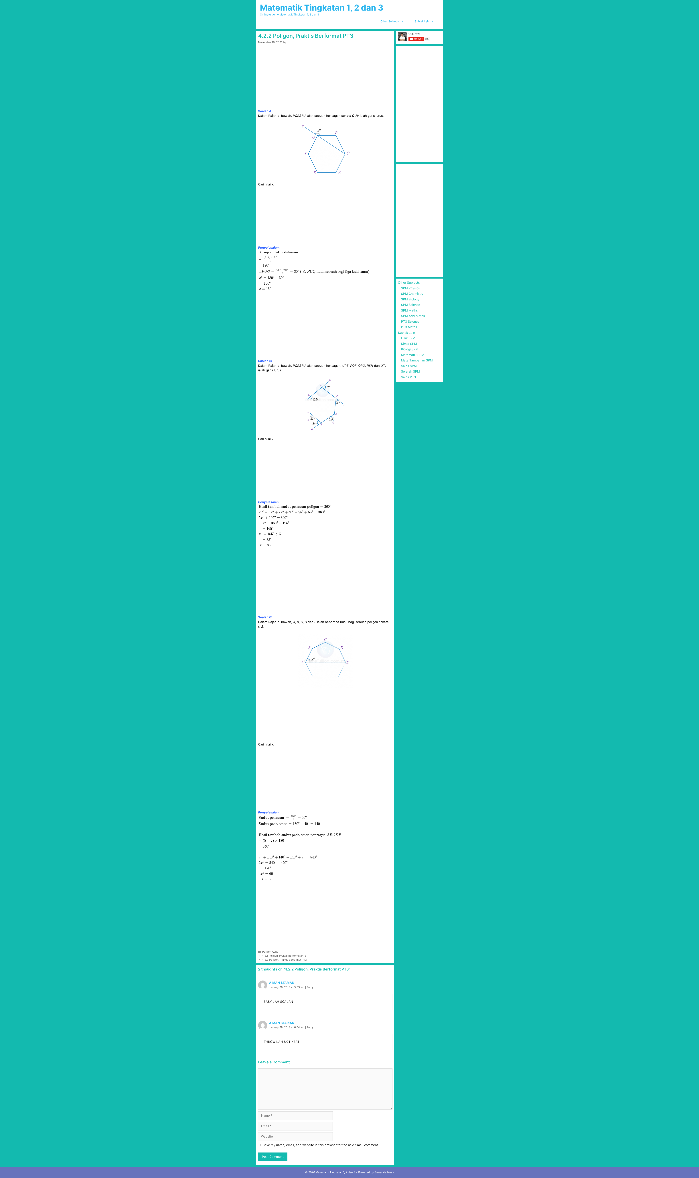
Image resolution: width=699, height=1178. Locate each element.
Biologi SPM (409, 349)
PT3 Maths (409, 327)
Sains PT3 (408, 377)
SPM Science (410, 305)
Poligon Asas (270, 951)
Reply (310, 987)
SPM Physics (410, 288)
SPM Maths (409, 310)
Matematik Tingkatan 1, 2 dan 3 (321, 8)
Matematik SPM (412, 355)
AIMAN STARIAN (281, 983)
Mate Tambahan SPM (417, 360)
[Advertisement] (325, 81)
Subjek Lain (422, 21)
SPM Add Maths (413, 316)
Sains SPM (409, 366)
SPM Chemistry (412, 294)
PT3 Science (410, 321)
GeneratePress (384, 1172)
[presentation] (314, 270)
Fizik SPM (408, 338)
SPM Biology (410, 299)
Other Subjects (390, 21)
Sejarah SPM (410, 371)
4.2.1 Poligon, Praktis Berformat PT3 (284, 955)
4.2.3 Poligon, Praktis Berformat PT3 (284, 959)
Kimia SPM (409, 344)
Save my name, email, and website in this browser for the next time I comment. (321, 1145)
